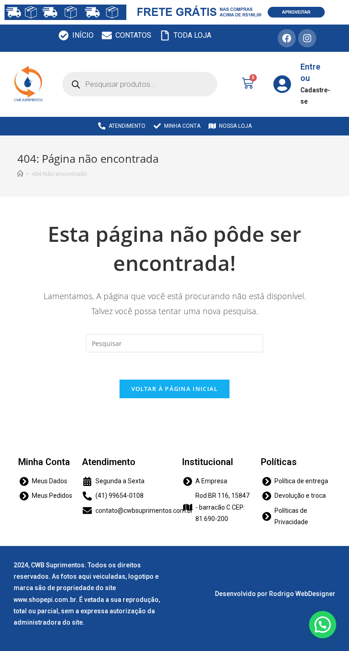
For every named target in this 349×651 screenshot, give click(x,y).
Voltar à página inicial (174, 389)
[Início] (20, 174)
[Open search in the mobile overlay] (140, 84)
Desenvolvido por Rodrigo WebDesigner (275, 593)
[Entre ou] (282, 84)
